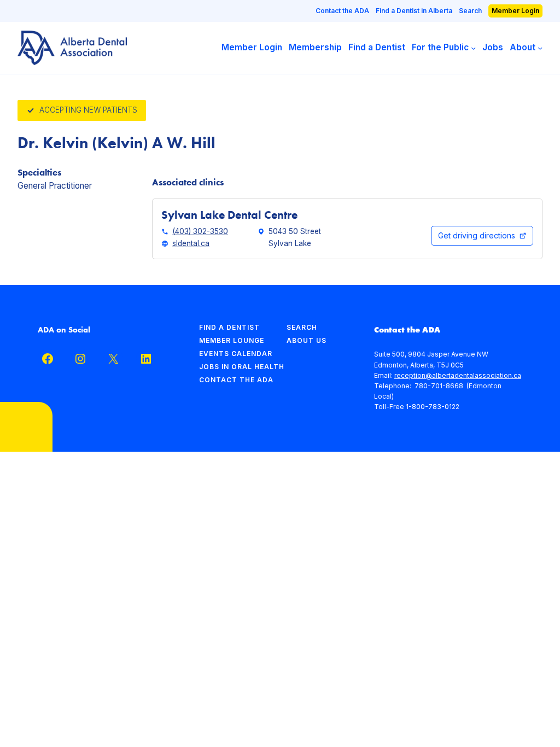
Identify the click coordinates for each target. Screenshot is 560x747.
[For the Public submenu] (473, 47)
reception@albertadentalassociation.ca (457, 375)
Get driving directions (476, 235)
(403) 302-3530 (200, 231)
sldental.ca (190, 243)
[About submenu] (540, 47)
